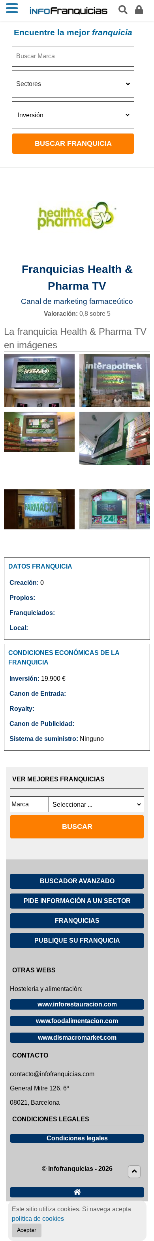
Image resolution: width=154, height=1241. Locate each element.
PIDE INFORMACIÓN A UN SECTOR (77, 900)
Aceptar (26, 1230)
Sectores (28, 83)
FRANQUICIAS (77, 920)
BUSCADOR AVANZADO (77, 881)
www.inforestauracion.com (77, 1004)
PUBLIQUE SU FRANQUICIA (77, 940)
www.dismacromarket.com (77, 1037)
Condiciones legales (77, 1138)
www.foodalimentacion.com (77, 1021)
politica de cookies (38, 1218)
